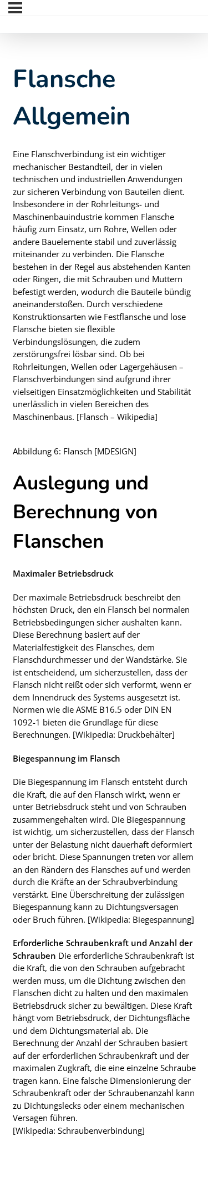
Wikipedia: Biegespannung (140, 919)
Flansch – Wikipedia (117, 416)
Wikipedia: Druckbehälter (123, 734)
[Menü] (15, 8)
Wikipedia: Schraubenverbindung (79, 1130)
